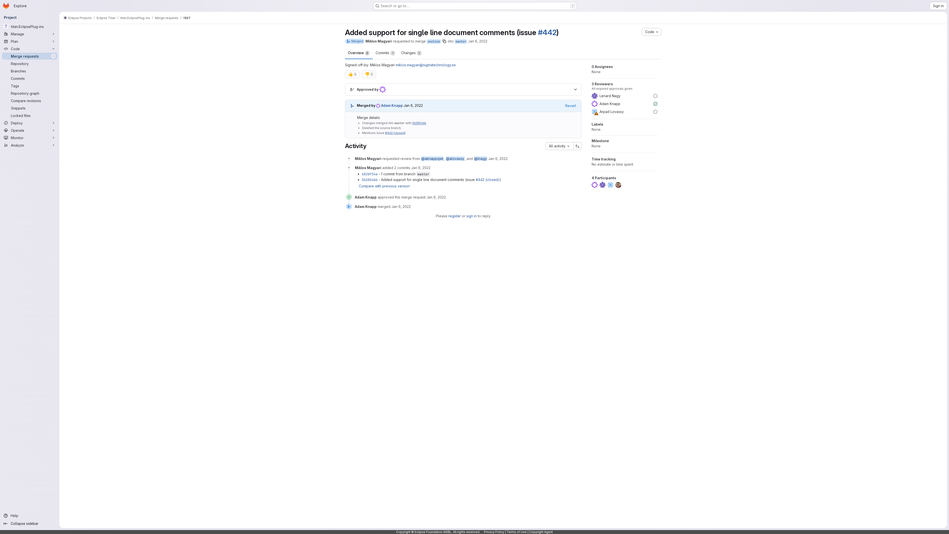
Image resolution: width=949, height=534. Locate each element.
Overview (358, 53)
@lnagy (480, 158)
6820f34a (370, 174)
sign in (471, 216)
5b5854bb (419, 123)
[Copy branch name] (444, 41)
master (461, 42)
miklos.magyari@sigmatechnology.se (426, 65)
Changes (410, 53)
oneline (434, 42)
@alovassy (455, 158)
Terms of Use (517, 532)
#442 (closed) (395, 133)
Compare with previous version (384, 186)
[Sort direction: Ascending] (578, 146)
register (454, 216)
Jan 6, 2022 (477, 41)
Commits (384, 53)
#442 (547, 32)
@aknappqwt (432, 158)
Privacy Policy (494, 532)
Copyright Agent (541, 532)
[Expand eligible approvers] (575, 89)
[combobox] (559, 146)
